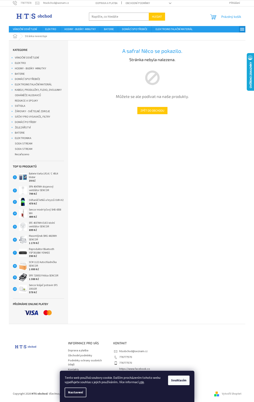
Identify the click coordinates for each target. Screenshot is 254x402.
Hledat (157, 16)
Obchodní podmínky (137, 3)
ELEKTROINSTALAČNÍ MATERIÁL (33, 85)
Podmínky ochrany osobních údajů (85, 362)
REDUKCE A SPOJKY (26, 101)
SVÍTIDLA (20, 106)
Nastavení (75, 392)
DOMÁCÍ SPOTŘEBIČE (27, 79)
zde (141, 382)
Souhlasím (179, 380)
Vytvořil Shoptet (231, 394)
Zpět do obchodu (152, 110)
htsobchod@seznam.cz (133, 351)
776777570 (125, 357)
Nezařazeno (22, 154)
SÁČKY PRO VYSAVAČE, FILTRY (32, 117)
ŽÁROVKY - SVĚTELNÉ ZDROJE (32, 111)
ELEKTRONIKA (23, 138)
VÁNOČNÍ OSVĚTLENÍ (27, 58)
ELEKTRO (20, 63)
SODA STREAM (23, 144)
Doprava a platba (106, 3)
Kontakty (73, 370)
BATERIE (20, 74)
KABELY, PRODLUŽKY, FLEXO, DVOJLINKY (38, 90)
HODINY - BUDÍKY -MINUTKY (30, 68)
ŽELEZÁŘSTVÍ (23, 128)
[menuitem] (25, 29)
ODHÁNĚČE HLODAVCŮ (28, 95)
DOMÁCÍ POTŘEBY (25, 122)
